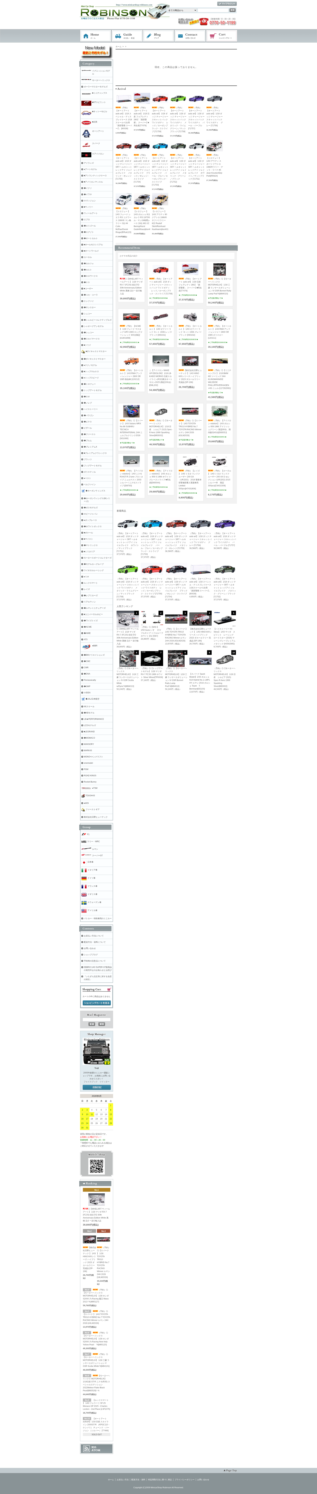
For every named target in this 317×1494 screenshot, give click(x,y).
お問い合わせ (190, 36)
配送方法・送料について (95, 942)
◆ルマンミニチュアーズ (95, 608)
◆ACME (88, 627)
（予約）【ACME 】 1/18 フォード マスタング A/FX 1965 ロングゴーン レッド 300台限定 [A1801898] (131, 332)
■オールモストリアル (93, 244)
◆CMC (87, 661)
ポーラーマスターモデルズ (96, 87)
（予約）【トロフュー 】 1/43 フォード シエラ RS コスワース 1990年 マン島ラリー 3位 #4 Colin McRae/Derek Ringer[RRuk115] (123, 220)
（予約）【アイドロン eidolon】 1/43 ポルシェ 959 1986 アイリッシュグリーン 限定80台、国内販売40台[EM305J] (219, 426)
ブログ (158, 36)
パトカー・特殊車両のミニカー (98, 918)
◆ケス (87, 282)
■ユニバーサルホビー (93, 614)
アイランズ (89, 163)
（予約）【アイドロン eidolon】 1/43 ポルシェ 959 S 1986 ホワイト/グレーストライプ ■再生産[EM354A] (160, 477)
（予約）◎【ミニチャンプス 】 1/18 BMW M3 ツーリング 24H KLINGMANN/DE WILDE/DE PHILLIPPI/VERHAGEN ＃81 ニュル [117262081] (219, 379)
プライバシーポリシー (184, 1479)
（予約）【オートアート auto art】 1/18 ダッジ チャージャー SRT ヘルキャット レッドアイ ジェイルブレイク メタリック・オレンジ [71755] (124, 167)
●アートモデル (90, 169)
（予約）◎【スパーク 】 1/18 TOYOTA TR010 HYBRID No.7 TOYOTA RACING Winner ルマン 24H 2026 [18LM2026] (103, 1262)
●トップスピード (91, 378)
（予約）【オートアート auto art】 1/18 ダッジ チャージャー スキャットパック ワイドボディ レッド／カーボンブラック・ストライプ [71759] (160, 120)
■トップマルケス (91, 371)
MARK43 (88, 750)
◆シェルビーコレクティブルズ (98, 320)
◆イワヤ (88, 194)
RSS (93, 1447)
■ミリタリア (89, 551)
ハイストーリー (91, 409)
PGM (86, 769)
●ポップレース (90, 520)
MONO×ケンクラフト (93, 757)
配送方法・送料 (138, 1479)
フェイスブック (91, 1082)
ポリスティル (90, 472)
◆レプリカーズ (91, 595)
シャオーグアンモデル (94, 326)
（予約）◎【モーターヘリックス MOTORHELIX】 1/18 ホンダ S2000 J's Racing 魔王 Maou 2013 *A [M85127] (96, 1296)
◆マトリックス (91, 545)
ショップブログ (91, 954)
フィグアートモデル (93, 466)
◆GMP (87, 686)
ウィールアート (91, 213)
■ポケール (88, 533)
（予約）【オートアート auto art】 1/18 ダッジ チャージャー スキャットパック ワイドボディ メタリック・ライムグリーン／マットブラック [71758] (178, 120)
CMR (86, 667)
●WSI (86, 803)
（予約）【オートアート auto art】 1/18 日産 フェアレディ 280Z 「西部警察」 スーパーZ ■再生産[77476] (141, 117)
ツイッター (104, 1082)
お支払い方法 (123, 1479)
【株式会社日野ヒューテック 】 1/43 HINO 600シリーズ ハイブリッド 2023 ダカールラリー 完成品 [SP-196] (190, 376)
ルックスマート (91, 583)
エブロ (87, 219)
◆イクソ (88, 188)
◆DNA (87, 674)
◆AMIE (87, 633)
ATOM (95, 1450)
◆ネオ (87, 396)
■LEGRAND (89, 731)
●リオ (86, 577)
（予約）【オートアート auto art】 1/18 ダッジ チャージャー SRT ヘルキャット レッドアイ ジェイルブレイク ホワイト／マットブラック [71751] (196, 167)
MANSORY (89, 744)
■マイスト (88, 539)
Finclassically (90, 680)
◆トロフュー (90, 384)
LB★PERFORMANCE (94, 719)
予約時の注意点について (95, 961)
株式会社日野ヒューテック (96, 817)
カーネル (88, 257)
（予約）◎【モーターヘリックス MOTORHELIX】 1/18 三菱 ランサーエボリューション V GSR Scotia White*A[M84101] (96, 1360)
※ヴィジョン (90, 201)
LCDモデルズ (90, 725)
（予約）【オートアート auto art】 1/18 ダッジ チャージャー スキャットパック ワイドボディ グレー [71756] (214, 117)
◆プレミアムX (90, 447)
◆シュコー (89, 332)
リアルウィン (90, 602)
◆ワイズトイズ (91, 620)
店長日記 (97, 1087)
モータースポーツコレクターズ (98, 558)
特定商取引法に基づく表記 (160, 1479)
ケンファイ (89, 301)
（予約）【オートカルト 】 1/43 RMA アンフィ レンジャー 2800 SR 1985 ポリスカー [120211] (219, 332)
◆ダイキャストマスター (95, 359)
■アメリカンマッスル (93, 182)
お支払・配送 (127, 36)
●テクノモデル (90, 365)
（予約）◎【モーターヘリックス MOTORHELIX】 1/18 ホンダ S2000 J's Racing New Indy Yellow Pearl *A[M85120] (96, 1339)
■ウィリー (88, 207)
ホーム (95, 36)
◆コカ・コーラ (91, 295)
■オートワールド (91, 251)
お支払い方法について (94, 936)
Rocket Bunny (90, 782)
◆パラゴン (89, 415)
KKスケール (89, 706)
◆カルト (88, 270)
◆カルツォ (89, 263)
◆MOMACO (89, 738)
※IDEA (87, 692)
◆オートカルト (91, 238)
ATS (86, 639)
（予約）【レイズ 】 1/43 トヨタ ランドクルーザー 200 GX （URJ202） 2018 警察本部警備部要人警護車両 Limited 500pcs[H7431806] (190, 480)
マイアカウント (227, 4)
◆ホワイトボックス (93, 526)
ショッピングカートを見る (97, 1003)
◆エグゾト (89, 232)
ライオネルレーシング (94, 570)
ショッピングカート (221, 36)
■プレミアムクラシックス (95, 453)
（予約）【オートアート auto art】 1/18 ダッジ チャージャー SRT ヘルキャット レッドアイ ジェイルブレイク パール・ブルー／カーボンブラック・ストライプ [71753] (160, 170)
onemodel (88, 763)
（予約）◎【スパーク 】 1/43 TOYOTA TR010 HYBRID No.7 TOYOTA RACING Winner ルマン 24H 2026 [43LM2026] (96, 1317)
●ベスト (87, 478)
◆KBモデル (89, 713)
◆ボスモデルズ (91, 507)
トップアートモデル (93, 390)
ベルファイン (90, 484)
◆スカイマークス (92, 339)
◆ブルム (88, 440)
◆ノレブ (88, 403)
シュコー (88, 314)
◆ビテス (88, 422)
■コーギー (88, 288)
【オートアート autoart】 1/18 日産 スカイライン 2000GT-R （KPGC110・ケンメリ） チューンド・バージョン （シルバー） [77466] (96, 1425)
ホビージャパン (91, 514)
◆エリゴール (90, 226)
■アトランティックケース (95, 175)
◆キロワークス (91, 276)
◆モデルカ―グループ (94, 564)
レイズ (87, 589)
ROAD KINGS (90, 775)
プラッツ (88, 459)
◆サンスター (90, 307)
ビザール (88, 428)
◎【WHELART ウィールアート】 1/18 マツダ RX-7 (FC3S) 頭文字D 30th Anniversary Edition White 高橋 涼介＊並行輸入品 (96, 1215)
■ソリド (87, 345)
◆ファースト (90, 434)
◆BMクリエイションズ (94, 655)
